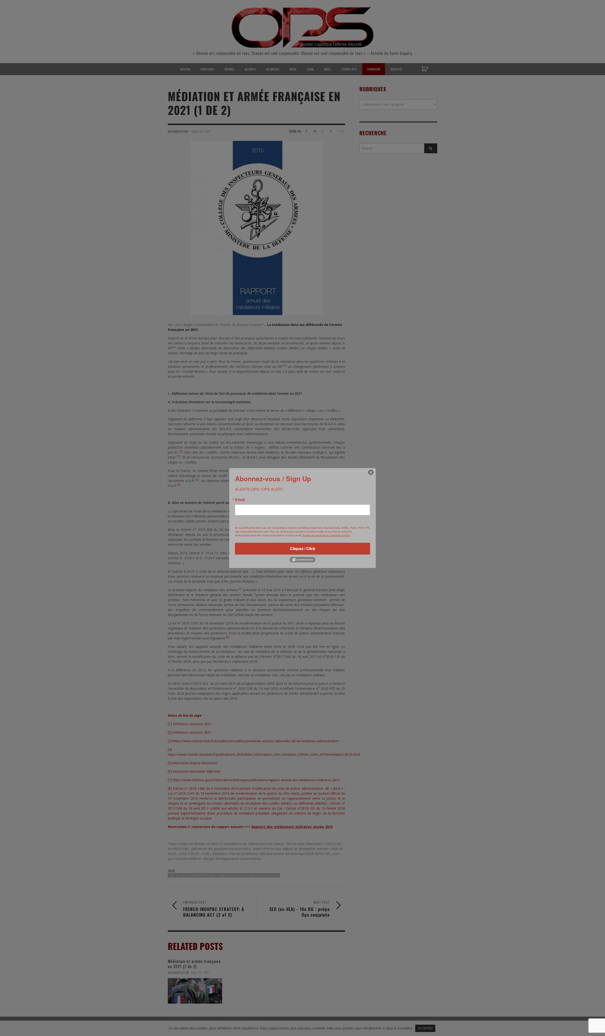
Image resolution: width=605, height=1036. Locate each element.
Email (240, 500)
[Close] (370, 472)
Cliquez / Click (302, 548)
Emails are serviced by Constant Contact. (326, 535)
